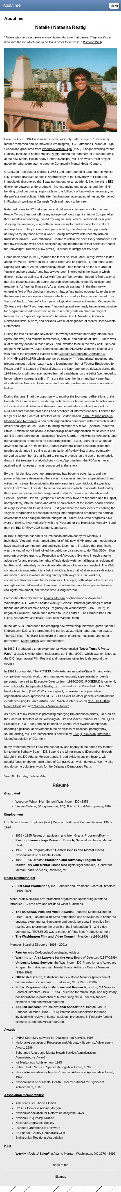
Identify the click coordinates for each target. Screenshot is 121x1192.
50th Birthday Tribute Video (28, 776)
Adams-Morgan (54, 598)
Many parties (30, 640)
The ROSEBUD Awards (49, 671)
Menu (114, 5)
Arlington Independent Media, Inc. (36, 686)
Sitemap (60, 1176)
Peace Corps (13, 214)
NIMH (55, 153)
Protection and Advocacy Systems (65, 555)
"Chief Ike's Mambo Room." (50, 706)
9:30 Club (16, 635)
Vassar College (37, 171)
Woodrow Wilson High (57, 149)
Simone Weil (92, 42)
